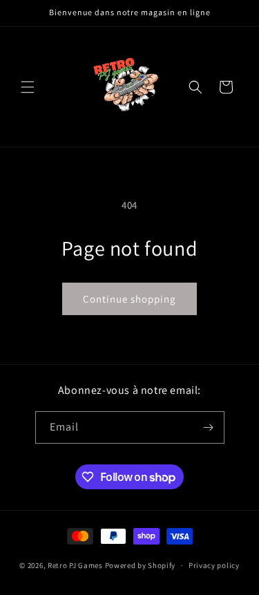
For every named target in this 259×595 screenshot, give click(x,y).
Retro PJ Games (75, 565)
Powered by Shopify (140, 565)
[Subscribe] (208, 427)
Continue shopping (129, 298)
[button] (27, 87)
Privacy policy (214, 565)
